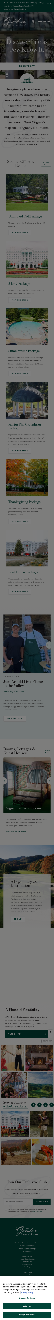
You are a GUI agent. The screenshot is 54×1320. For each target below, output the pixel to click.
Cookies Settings (27, 1298)
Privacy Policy (27, 1292)
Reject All (27, 1306)
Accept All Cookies (27, 1314)
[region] (27, 1298)
